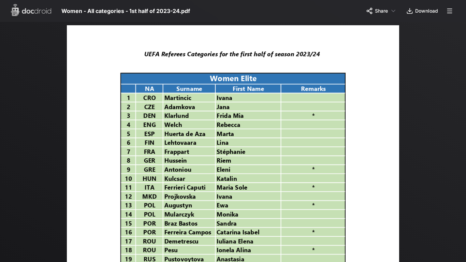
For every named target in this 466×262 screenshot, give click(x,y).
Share (381, 11)
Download (426, 11)
